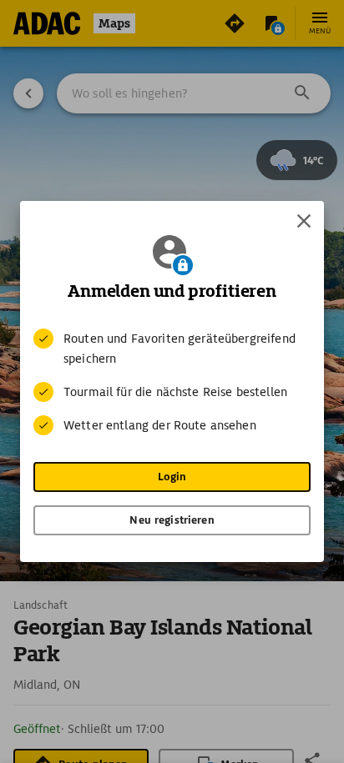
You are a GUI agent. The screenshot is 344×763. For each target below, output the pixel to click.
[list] (172, 382)
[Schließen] (304, 221)
